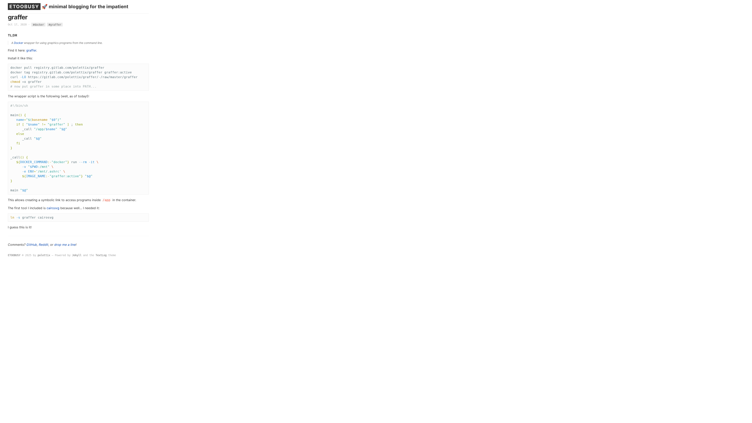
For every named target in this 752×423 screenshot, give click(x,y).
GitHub (31, 245)
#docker (38, 24)
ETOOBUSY (24, 6)
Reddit (43, 245)
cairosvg (53, 208)
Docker (18, 42)
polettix (44, 255)
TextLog (101, 255)
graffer (31, 50)
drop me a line (65, 245)
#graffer (55, 24)
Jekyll (76, 255)
